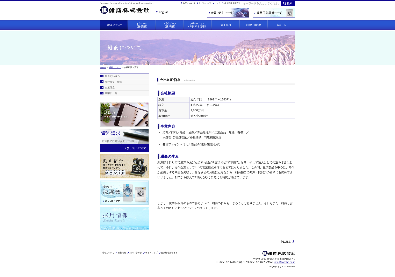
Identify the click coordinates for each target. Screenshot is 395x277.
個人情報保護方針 (232, 3)
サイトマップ (205, 3)
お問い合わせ (189, 3)
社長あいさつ (112, 76)
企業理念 (110, 87)
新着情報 (122, 252)
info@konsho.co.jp (284, 262)
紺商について (115, 67)
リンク (218, 3)
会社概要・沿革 (113, 81)
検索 (289, 3)
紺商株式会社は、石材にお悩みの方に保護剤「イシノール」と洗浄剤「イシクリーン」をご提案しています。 (127, 7)
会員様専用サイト (169, 252)
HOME (103, 67)
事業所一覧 (111, 93)
